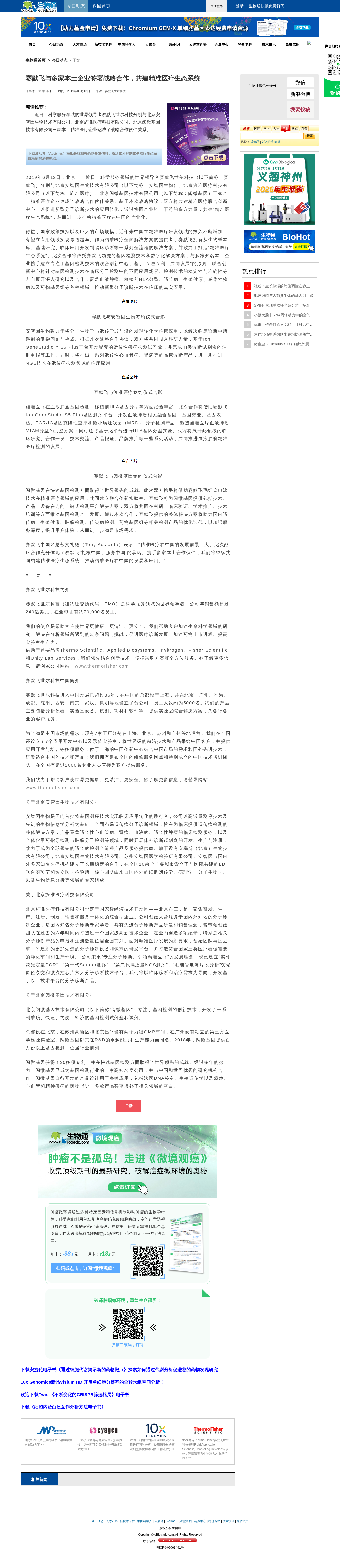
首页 (32, 44)
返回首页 (101, 6)
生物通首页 (36, 60)
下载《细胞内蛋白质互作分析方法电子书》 (63, 1406)
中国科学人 (127, 44)
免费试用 (292, 44)
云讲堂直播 (198, 44)
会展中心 (221, 44)
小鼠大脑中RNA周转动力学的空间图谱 (286, 315)
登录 (240, 6)
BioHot (174, 44)
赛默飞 (255, 142)
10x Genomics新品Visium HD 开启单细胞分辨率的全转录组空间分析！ (92, 1382)
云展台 (150, 44)
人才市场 (80, 44)
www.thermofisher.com (102, 666)
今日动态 (56, 44)
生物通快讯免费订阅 (266, 6)
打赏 (128, 1106)
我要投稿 (300, 109)
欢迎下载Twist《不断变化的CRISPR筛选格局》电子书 (75, 1394)
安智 (264, 142)
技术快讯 (269, 44)
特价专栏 (245, 44)
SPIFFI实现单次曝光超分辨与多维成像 (286, 305)
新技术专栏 (103, 44)
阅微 (277, 142)
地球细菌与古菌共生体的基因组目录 (284, 295)
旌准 (271, 142)
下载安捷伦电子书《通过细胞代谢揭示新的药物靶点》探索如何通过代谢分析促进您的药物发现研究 (119, 1369)
